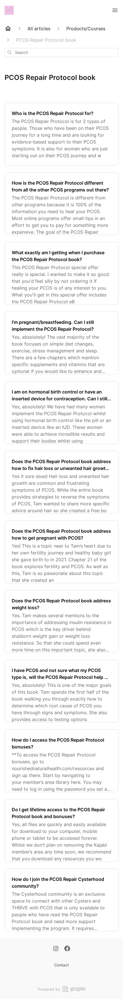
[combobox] (61, 52)
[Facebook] (67, 949)
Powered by (49, 989)
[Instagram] (55, 949)
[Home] (8, 28)
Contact (61, 964)
